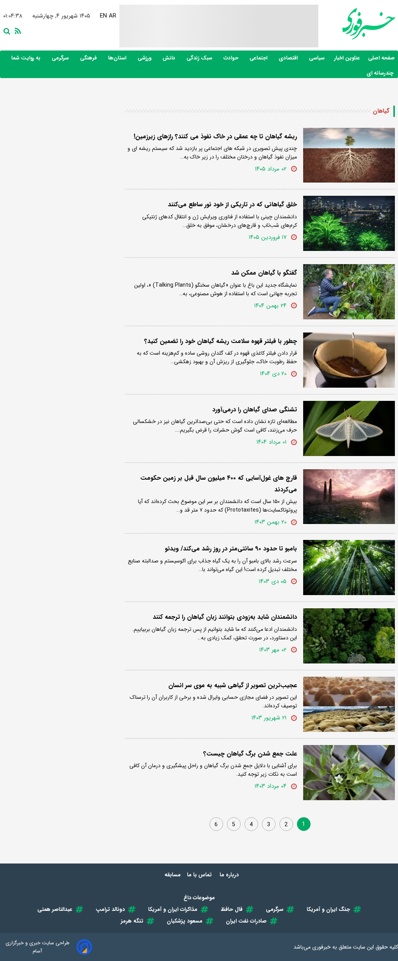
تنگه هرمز (132, 921)
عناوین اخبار (347, 58)
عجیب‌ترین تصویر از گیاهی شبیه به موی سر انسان (232, 685)
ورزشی (145, 58)
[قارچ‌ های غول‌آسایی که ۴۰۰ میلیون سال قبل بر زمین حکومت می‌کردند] (349, 496)
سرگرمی (61, 58)
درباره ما (230, 874)
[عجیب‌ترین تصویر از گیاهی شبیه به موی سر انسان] (349, 704)
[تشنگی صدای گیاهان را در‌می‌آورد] (349, 428)
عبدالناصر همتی (54, 909)
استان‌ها (118, 58)
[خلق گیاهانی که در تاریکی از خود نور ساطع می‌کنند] (349, 223)
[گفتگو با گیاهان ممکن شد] (349, 291)
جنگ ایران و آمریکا (328, 909)
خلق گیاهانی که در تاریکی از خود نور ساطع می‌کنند (232, 204)
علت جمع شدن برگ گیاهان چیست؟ (250, 754)
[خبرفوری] (356, 24)
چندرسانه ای (381, 73)
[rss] (16, 30)
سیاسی (317, 58)
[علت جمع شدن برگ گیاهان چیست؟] (349, 772)
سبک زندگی (200, 58)
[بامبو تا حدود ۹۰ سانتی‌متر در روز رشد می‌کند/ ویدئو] (349, 567)
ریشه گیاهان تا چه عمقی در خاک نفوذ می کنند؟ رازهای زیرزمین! (215, 136)
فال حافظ (232, 909)
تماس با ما (200, 874)
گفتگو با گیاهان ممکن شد (264, 273)
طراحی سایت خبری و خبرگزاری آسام (37, 947)
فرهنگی (89, 58)
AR (112, 16)
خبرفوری (321, 947)
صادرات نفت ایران (246, 921)
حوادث (231, 58)
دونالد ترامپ (110, 909)
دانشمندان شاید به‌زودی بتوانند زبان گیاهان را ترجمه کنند (225, 617)
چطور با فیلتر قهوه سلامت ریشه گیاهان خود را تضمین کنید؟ (220, 341)
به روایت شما (26, 58)
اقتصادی (289, 58)
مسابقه (172, 874)
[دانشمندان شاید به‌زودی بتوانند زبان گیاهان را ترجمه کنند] (349, 635)
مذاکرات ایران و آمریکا (172, 909)
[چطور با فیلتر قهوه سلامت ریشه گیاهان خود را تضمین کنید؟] (349, 360)
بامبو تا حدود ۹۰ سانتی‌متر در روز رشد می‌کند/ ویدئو (231, 549)
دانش (169, 58)
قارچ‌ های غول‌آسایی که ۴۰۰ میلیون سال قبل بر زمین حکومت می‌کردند (218, 483)
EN (103, 16)
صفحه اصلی (381, 58)
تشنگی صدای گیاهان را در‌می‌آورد (254, 409)
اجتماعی (259, 58)
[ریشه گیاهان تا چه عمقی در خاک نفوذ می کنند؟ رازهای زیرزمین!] (349, 155)
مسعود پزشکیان (184, 921)
